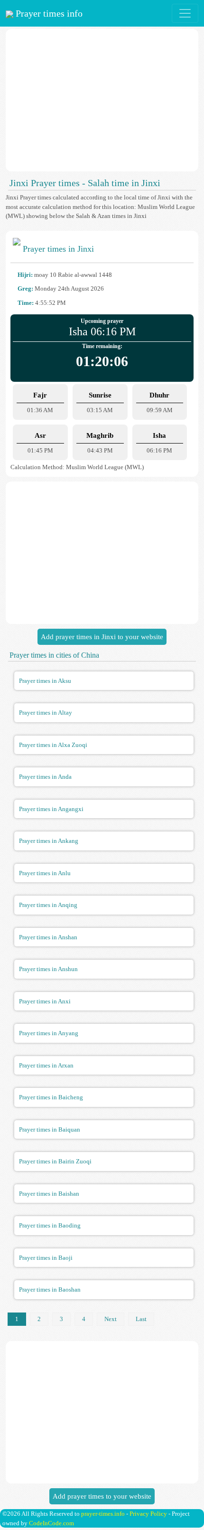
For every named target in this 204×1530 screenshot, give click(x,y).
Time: (26, 302)
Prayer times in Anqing (48, 904)
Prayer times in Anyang (48, 1033)
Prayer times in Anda (45, 776)
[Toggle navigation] (185, 13)
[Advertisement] (102, 100)
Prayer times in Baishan (49, 1193)
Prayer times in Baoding (50, 1225)
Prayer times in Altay (45, 712)
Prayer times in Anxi (45, 1001)
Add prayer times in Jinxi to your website (102, 637)
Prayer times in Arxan (46, 1065)
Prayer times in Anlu (45, 873)
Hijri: (25, 274)
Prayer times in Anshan (48, 937)
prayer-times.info (103, 1513)
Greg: (25, 288)
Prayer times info (48, 13)
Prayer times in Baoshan (50, 1289)
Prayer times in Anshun (48, 969)
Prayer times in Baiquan (49, 1129)
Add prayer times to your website (102, 1496)
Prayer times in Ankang (48, 840)
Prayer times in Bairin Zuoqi (55, 1161)
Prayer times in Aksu (45, 680)
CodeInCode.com (51, 1523)
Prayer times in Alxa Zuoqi (53, 744)
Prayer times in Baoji (46, 1257)
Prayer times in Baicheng (51, 1097)
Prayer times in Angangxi (51, 808)
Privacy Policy (148, 1513)
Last (141, 1318)
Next (110, 1318)
